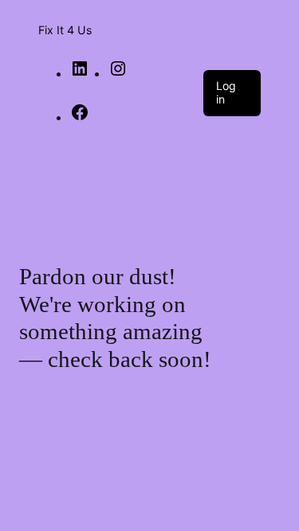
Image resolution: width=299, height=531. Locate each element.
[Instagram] (118, 73)
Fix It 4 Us (65, 30)
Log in (226, 92)
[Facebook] (79, 117)
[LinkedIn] (79, 73)
